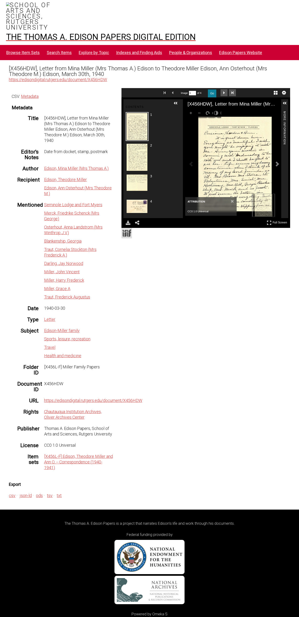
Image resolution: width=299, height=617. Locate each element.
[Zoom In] (192, 114)
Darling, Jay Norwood (63, 263)
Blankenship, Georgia (63, 241)
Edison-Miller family (62, 330)
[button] (177, 105)
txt (59, 495)
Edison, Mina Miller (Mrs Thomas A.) (76, 168)
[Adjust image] (217, 114)
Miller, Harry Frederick (64, 280)
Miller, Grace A (57, 288)
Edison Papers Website (240, 52)
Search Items (59, 52)
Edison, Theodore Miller (65, 179)
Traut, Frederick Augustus (67, 297)
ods (39, 495)
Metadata (30, 96)
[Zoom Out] (200, 114)
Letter (49, 319)
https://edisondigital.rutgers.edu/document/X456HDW (58, 79)
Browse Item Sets (23, 52)
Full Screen (280, 221)
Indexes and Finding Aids (139, 52)
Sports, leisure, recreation (67, 338)
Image (184, 93)
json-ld (26, 495)
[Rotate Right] (208, 114)
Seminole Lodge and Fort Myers (73, 204)
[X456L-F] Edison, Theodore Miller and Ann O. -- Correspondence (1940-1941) (78, 462)
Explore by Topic (94, 52)
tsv (50, 495)
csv (12, 495)
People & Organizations (190, 52)
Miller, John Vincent (62, 271)
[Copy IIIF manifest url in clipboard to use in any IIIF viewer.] (126, 233)
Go (212, 93)
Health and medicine (62, 355)
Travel (49, 347)
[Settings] (284, 92)
